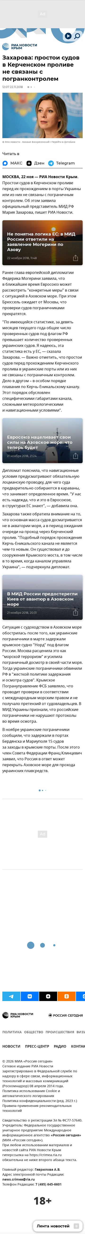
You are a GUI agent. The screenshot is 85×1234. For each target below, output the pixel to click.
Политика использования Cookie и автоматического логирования (31, 1094)
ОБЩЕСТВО (33, 1032)
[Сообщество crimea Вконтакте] (30, 996)
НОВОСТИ (11, 1047)
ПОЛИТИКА (12, 1032)
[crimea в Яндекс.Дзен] (48, 996)
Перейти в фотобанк (63, 142)
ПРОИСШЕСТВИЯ (60, 1032)
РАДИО (60, 1047)
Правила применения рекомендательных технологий (37, 1108)
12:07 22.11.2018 (12, 87)
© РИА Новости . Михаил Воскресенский (25, 142)
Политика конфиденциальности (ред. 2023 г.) (39, 1101)
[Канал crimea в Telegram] (11, 996)
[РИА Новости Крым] (19, 46)
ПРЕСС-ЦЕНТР (37, 1047)
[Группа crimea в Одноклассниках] (67, 996)
